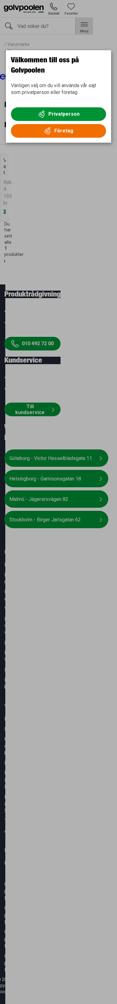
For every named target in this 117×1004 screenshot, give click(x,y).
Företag (63, 131)
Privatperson (64, 114)
